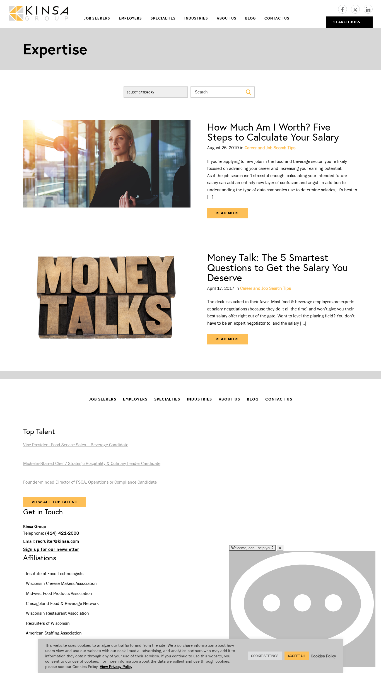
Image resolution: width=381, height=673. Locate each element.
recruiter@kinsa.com (57, 541)
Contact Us (277, 18)
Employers (130, 18)
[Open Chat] (302, 609)
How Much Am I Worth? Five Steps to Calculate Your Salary (273, 131)
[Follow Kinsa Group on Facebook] (344, 8)
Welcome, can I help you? (252, 548)
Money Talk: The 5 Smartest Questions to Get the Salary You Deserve (277, 267)
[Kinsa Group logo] (38, 14)
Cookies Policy (323, 655)
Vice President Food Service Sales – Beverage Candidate (75, 444)
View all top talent (55, 502)
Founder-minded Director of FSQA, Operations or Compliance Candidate (90, 482)
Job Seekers (97, 18)
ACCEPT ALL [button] (297, 655)
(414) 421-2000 (62, 533)
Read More (228, 213)
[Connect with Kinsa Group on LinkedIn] (368, 8)
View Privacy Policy (116, 666)
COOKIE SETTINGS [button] (264, 655)
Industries (196, 18)
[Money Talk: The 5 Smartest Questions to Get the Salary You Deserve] (107, 298)
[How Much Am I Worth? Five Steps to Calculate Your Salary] (107, 170)
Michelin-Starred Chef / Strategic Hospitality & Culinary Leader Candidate (91, 463)
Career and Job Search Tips (270, 147)
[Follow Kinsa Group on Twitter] (357, 8)
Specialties (163, 18)
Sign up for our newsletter (51, 549)
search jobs (346, 22)
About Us (227, 18)
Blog (250, 18)
